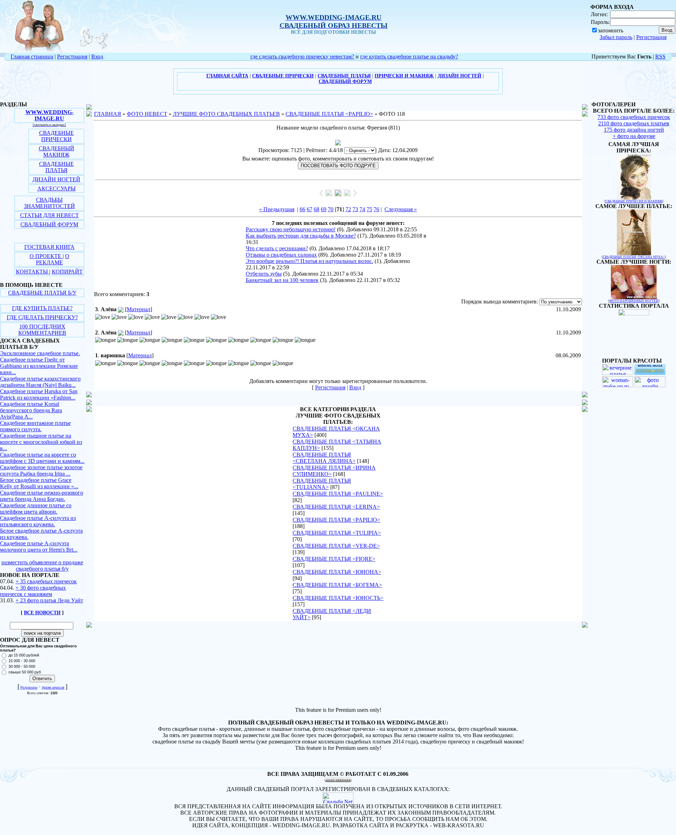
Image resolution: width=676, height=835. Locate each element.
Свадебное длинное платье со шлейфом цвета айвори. (35, 508)
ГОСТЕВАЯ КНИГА (49, 247)
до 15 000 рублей (23, 655)
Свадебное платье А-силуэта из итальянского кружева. (38, 521)
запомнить (610, 30)
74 (362, 209)
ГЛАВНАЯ (107, 114)
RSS (660, 56)
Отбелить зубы (264, 274)
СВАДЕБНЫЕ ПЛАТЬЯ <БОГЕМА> (337, 585)
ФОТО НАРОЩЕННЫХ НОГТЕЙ (633, 301)
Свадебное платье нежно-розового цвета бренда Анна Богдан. (41, 496)
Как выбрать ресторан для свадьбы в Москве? (301, 236)
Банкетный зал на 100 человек (282, 280)
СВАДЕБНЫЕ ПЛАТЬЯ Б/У (42, 293)
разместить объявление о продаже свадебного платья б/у (42, 565)
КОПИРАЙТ (67, 272)
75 (369, 209)
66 (302, 209)
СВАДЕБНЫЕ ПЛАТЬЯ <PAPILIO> (329, 114)
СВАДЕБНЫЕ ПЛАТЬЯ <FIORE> (334, 559)
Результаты (28, 687)
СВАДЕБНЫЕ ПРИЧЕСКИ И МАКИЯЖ (634, 201)
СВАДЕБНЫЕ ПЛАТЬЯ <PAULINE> (338, 494)
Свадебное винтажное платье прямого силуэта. (35, 426)
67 (309, 209)
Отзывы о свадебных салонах (281, 255)
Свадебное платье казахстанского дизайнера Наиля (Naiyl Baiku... (40, 382)
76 (376, 209)
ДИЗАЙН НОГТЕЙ (56, 179)
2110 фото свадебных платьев (633, 123)
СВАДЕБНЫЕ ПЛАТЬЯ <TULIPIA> (337, 533)
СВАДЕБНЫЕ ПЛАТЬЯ (56, 167)
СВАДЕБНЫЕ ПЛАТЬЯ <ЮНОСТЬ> (338, 598)
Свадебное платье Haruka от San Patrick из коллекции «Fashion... (38, 394)
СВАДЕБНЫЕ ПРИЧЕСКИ (56, 136)
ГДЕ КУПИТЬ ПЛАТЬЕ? (42, 308)
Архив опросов (53, 687)
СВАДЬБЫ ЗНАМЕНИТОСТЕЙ (49, 203)
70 (330, 209)
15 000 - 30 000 (21, 661)
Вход (97, 56)
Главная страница (32, 56)
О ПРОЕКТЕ (46, 256)
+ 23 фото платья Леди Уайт (49, 600)
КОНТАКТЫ (32, 272)
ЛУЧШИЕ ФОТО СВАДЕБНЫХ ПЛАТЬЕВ (226, 114)
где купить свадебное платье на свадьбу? (409, 56)
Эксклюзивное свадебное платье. (40, 353)
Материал (138, 309)
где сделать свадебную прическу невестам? (302, 56)
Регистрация (651, 37)
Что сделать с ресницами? (277, 248)
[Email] (121, 309)
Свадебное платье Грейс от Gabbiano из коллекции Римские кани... (39, 366)
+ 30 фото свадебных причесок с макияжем (33, 591)
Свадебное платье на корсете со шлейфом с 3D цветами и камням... (42, 458)
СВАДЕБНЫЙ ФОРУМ (49, 224)
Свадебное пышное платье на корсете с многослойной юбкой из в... (41, 442)
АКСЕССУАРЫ (56, 189)
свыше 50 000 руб (24, 672)
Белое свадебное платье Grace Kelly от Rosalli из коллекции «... (39, 483)
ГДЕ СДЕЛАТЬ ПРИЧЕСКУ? (42, 317)
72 (348, 209)
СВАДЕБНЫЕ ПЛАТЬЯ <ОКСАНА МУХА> (634, 257)
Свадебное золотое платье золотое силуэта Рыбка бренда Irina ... (41, 470)
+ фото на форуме (634, 136)
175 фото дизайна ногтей (634, 130)
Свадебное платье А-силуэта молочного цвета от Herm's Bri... (38, 546)
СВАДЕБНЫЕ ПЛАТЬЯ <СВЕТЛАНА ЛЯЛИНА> (324, 458)
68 (316, 209)
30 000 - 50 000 (21, 666)
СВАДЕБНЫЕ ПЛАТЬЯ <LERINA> (336, 507)
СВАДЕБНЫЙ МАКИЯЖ (56, 151)
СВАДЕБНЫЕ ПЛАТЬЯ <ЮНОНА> (337, 572)
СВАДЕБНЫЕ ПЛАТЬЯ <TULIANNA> (322, 484)
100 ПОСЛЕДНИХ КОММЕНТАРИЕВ (42, 330)
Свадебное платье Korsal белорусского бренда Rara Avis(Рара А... (31, 410)
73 (355, 209)
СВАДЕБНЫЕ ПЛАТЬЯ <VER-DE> (336, 546)
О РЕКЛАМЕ (52, 259)
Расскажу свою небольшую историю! (291, 229)
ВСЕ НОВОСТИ (42, 612)
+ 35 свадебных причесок (46, 581)
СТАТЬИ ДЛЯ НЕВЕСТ (49, 215)
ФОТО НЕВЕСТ (147, 114)
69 (323, 209)
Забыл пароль (616, 37)
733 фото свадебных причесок (633, 117)
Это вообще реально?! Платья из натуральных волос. (309, 261)
